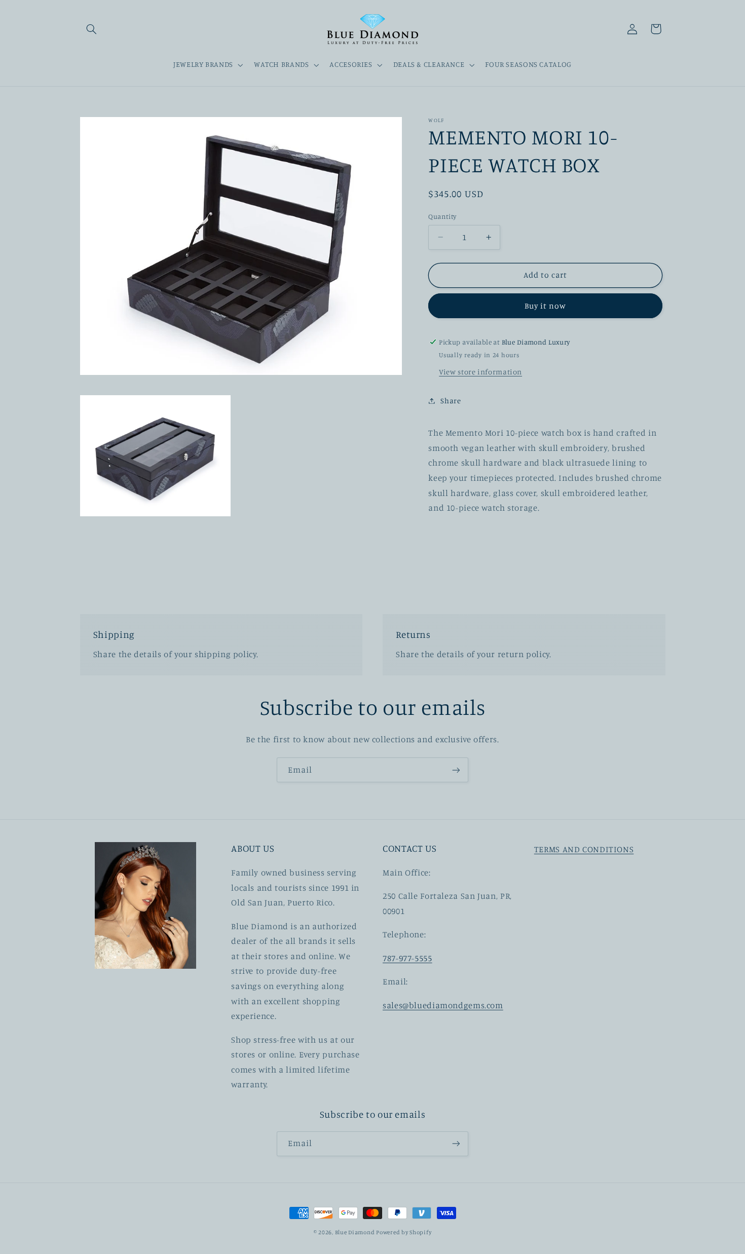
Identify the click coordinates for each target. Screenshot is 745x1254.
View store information (480, 371)
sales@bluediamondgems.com (443, 1005)
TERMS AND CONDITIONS (584, 849)
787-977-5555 (407, 958)
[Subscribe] (456, 769)
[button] (91, 29)
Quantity (442, 216)
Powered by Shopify (403, 1232)
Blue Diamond (356, 1232)
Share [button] (450, 400)
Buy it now (546, 306)
